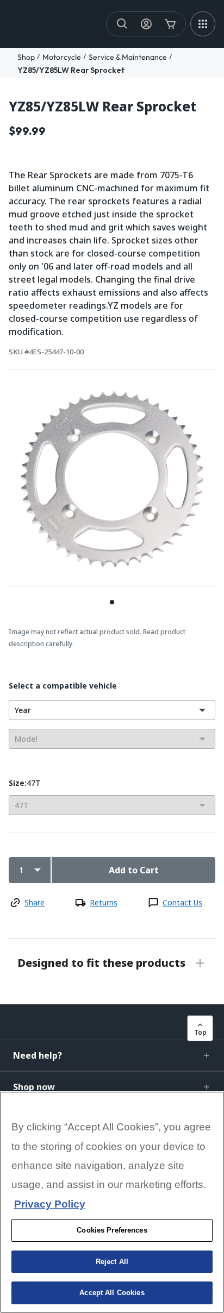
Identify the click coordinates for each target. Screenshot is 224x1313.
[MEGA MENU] (202, 23)
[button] (112, 1055)
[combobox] (112, 710)
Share (34, 902)
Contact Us (182, 902)
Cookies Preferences (112, 1230)
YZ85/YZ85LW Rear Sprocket (71, 70)
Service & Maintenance (128, 57)
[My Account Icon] (146, 24)
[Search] (122, 24)
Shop (26, 57)
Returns (103, 902)
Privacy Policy (49, 1204)
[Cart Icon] (170, 24)
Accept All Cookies (111, 1293)
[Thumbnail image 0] (112, 602)
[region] (112, 1202)
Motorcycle (61, 57)
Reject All (112, 1262)
